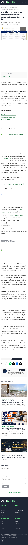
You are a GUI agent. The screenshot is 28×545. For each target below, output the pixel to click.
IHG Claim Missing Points (16, 215)
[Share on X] (13, 363)
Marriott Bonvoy (19, 508)
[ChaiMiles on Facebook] (2, 540)
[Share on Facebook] (17, 363)
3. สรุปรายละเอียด (5, 120)
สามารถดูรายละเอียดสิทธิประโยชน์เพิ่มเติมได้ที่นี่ (12, 184)
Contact (17, 523)
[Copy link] (6, 363)
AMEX (2, 528)
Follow (23, 370)
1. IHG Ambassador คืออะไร (8, 115)
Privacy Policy (18, 528)
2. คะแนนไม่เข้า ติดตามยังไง (8, 117)
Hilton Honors (18, 515)
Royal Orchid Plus (5, 515)
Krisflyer (3, 510)
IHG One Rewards (6, 159)
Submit (5, 486)
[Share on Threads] (20, 363)
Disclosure (17, 526)
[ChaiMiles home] (8, 2)
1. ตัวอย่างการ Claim (6, 76)
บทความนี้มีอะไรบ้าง (8, 74)
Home (2, 7)
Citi (2, 523)
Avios (2, 512)
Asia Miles (3, 508)
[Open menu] (25, 2)
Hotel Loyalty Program (10, 7)
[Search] (22, 2)
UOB (2, 521)
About (16, 521)
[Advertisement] (14, 56)
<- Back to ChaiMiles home (14, 492)
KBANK (3, 526)
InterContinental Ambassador (9, 154)
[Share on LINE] (10, 363)
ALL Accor (17, 512)
